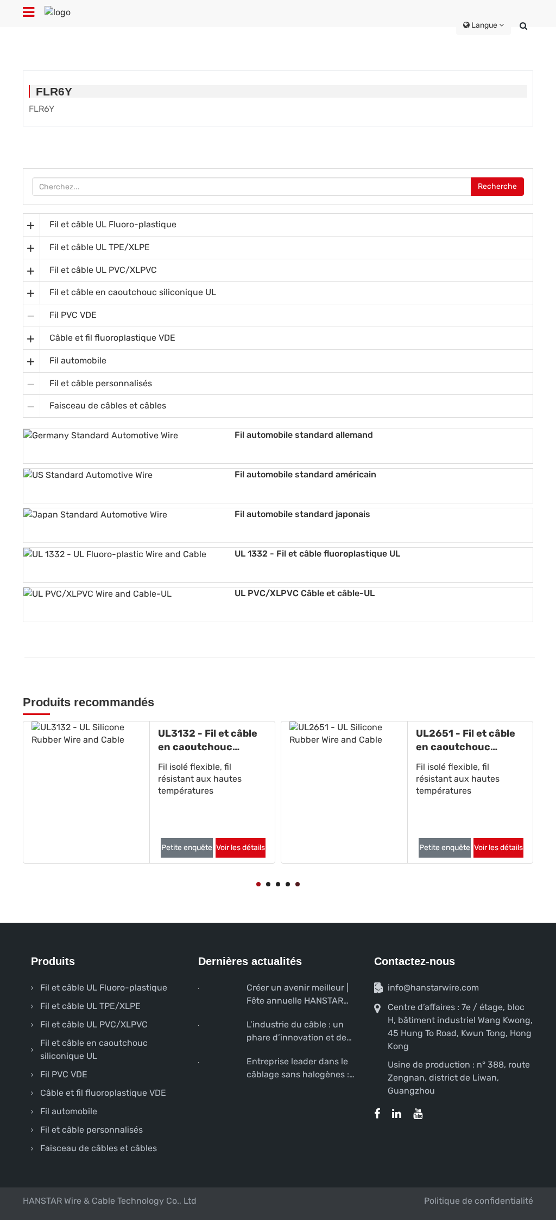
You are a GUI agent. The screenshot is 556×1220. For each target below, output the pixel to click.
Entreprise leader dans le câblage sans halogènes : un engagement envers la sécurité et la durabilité (299, 1068)
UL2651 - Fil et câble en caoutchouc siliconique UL (393, 740)
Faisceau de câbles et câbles (107, 405)
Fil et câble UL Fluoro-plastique (112, 224)
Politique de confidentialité (478, 1201)
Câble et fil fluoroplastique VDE (112, 338)
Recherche (497, 186)
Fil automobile (77, 360)
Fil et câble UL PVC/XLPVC (103, 270)
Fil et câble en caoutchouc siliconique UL (132, 292)
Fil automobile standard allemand (304, 435)
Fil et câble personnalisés (100, 383)
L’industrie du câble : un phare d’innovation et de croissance (296, 1031)
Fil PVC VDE (73, 315)
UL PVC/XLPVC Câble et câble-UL (305, 593)
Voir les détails (168, 847)
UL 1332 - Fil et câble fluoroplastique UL (317, 553)
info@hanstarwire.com (433, 987)
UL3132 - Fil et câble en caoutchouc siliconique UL (135, 740)
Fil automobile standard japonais (302, 514)
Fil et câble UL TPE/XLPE (99, 247)
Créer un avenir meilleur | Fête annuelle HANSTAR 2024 (298, 994)
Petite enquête (114, 847)
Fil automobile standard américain (305, 474)
